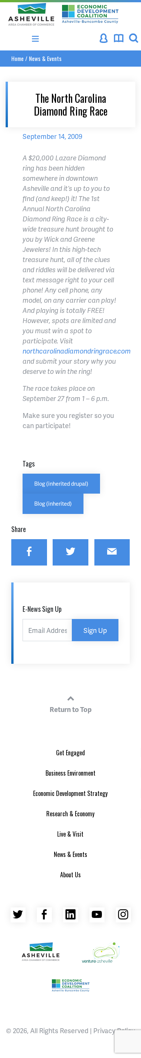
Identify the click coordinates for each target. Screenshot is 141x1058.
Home (17, 58)
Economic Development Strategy (70, 793)
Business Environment (70, 772)
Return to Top (71, 709)
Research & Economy (70, 813)
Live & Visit (70, 833)
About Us (70, 874)
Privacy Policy (114, 1030)
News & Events (45, 58)
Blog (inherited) (53, 503)
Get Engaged (70, 752)
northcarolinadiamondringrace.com (77, 350)
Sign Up (95, 630)
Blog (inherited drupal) (61, 483)
